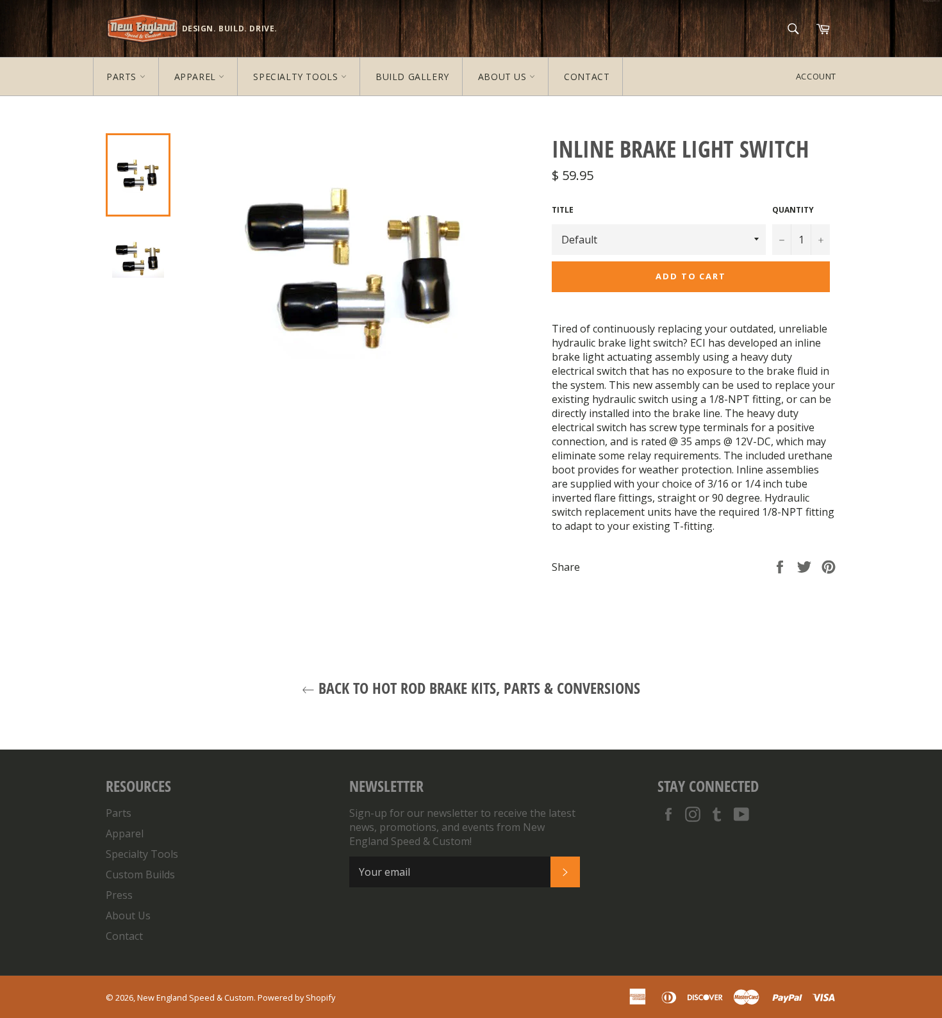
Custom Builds (140, 874)
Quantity (793, 210)
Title (563, 210)
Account (816, 76)
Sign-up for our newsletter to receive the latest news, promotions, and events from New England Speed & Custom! (462, 827)
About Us (503, 76)
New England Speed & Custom (195, 997)
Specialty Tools (297, 76)
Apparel (196, 76)
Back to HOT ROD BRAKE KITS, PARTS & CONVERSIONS (477, 687)
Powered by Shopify (296, 997)
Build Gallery (412, 76)
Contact (586, 76)
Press (119, 895)
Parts (123, 76)
